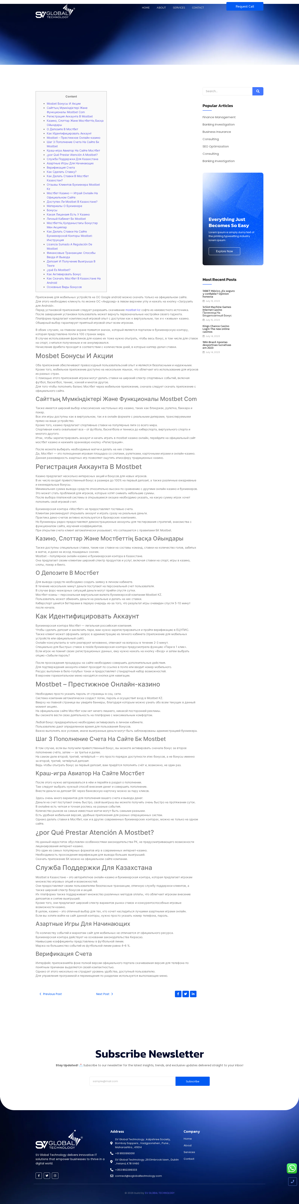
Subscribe (192, 1081)
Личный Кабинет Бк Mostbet (66, 218)
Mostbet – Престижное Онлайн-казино (73, 137)
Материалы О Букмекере (64, 206)
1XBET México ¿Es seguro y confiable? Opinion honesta (219, 294)
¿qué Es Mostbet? (58, 270)
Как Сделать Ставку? (61, 171)
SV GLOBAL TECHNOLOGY (160, 1193)
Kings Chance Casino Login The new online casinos (216, 329)
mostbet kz (133, 310)
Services (179, 7)
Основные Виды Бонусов (64, 287)
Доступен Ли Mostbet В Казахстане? (72, 201)
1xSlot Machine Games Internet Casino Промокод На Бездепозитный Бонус (217, 311)
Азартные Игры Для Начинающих (70, 163)
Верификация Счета (61, 167)
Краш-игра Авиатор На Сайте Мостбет (73, 150)
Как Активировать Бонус (64, 274)
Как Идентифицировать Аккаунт (69, 133)
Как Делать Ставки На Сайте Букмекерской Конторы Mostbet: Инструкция (70, 236)
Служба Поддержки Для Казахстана (72, 159)
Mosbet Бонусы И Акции (64, 103)
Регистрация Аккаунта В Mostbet (70, 116)
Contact (198, 7)
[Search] (257, 91)
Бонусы (52, 210)
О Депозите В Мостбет (62, 129)
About (161, 7)
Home (146, 7)
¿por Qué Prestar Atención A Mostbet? (72, 154)
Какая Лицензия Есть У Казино (68, 214)
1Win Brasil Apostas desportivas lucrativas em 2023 (217, 345)
